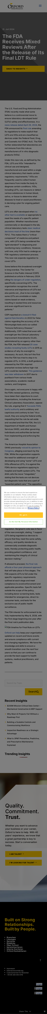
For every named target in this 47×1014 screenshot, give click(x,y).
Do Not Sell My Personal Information (23, 522)
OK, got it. (23, 515)
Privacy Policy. (33, 508)
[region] (23, 507)
